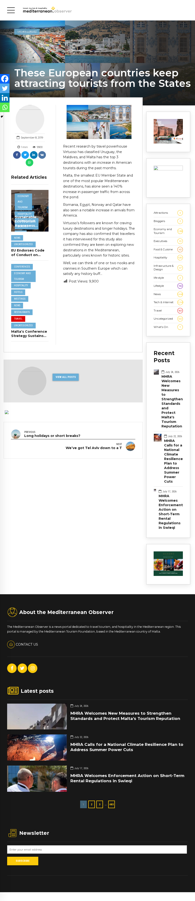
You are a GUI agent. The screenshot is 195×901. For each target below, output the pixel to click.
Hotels (18, 292)
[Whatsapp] (5, 107)
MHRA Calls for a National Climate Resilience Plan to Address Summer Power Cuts (173, 461)
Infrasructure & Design (168, 267)
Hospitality (24, 214)
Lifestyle (168, 285)
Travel (18, 318)
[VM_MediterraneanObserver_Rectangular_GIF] (168, 142)
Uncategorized (27, 31)
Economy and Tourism (23, 202)
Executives (167, 241)
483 (111, 804)
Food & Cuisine (167, 249)
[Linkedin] (5, 98)
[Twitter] (5, 88)
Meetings (19, 298)
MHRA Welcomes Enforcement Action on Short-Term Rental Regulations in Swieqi (171, 512)
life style (167, 277)
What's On (167, 327)
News (17, 237)
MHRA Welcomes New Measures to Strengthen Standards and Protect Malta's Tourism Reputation (172, 401)
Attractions (167, 212)
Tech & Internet (168, 302)
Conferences (22, 266)
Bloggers (167, 221)
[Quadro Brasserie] (168, 575)
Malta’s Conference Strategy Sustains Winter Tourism (29, 335)
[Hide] (2, 117)
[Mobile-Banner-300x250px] (168, 169)
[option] (99, 122)
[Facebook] (5, 79)
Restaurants (22, 312)
